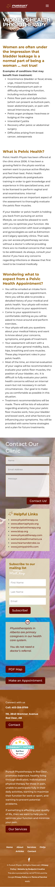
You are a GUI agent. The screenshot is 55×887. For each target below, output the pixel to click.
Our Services (18, 829)
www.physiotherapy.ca (24, 519)
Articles (20, 851)
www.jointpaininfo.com (25, 546)
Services (31, 847)
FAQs (42, 847)
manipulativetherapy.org (26, 527)
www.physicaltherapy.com (26, 535)
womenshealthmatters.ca (26, 539)
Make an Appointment (25, 680)
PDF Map (15, 669)
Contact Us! (38, 501)
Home (9, 847)
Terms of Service (39, 877)
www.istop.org (19, 531)
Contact (14, 725)
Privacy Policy (21, 877)
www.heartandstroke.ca (25, 542)
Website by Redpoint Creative (31, 869)
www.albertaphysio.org (25, 523)
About (20, 847)
